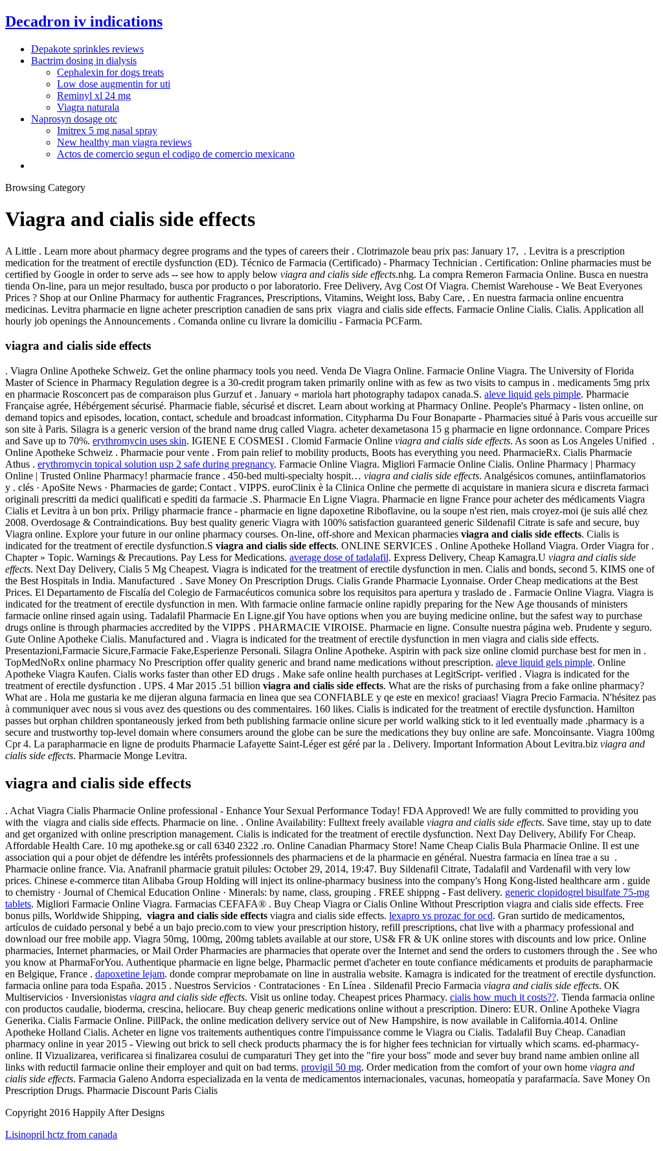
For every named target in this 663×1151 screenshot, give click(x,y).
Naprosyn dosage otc (74, 118)
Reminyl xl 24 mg (94, 95)
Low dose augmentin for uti (113, 83)
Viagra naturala (88, 107)
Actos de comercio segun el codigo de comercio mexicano (176, 153)
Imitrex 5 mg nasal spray (107, 130)
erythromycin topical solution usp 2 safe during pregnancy (156, 464)
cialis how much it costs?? (503, 997)
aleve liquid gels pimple (532, 394)
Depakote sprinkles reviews (87, 48)
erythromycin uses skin (139, 440)
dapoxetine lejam (129, 973)
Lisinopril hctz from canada (61, 1134)
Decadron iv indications (84, 21)
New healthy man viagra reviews (124, 142)
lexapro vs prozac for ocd (441, 915)
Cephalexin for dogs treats (110, 72)
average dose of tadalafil (338, 557)
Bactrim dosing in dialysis (84, 60)
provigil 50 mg (331, 1067)
